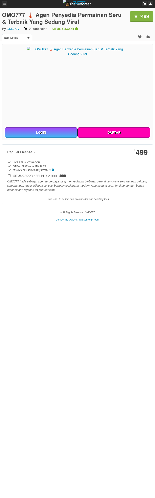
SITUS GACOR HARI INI (39, 175)
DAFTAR (114, 132)
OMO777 (13, 28)
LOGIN (41, 132)
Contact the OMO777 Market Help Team (77, 219)
